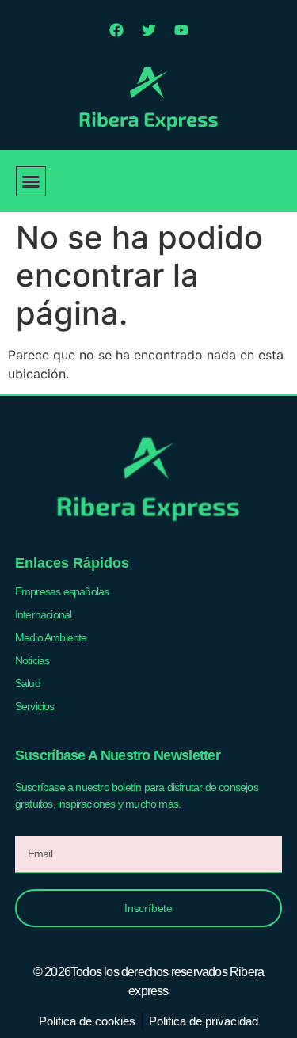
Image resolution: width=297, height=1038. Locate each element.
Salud (27, 683)
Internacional (43, 614)
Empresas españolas (62, 591)
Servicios (35, 706)
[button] (31, 181)
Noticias (32, 660)
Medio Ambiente (51, 637)
